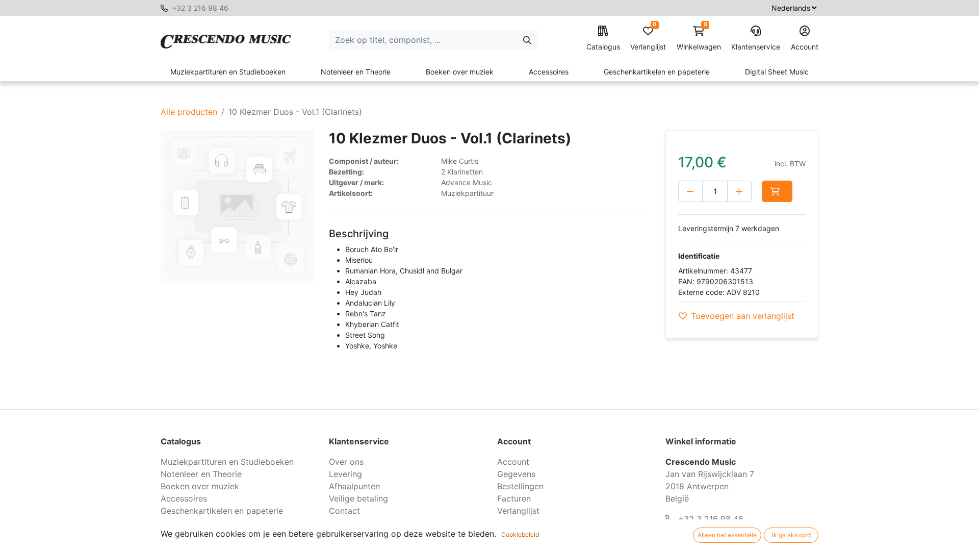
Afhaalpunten (354, 486)
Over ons (346, 462)
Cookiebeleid (520, 534)
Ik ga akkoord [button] (791, 535)
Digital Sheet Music (777, 71)
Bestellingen (520, 486)
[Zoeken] (527, 39)
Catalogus (603, 46)
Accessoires (549, 71)
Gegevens (516, 474)
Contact (344, 511)
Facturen (514, 498)
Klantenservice (755, 46)
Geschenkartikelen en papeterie (657, 71)
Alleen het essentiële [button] (727, 535)
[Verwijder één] (690, 191)
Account (804, 46)
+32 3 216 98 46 (200, 8)
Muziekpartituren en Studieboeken (228, 71)
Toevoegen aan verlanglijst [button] (742, 316)
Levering (345, 474)
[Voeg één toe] (739, 191)
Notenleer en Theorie (356, 71)
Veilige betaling (358, 498)
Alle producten (189, 112)
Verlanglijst (648, 38)
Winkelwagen (699, 38)
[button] (777, 191)
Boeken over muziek (460, 71)
